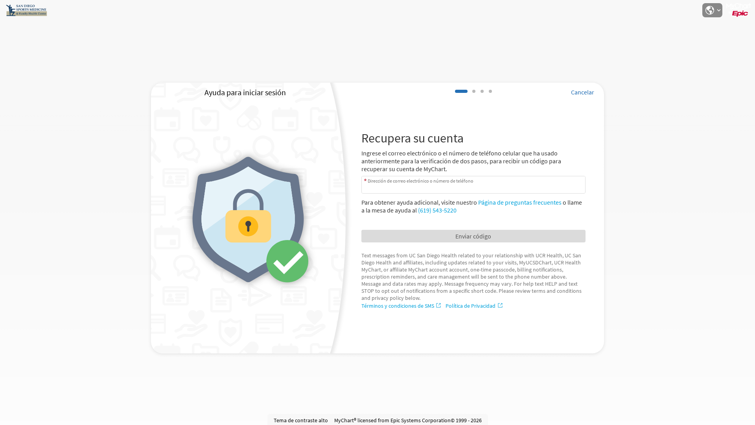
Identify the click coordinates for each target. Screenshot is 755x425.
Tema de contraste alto (301, 420)
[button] (712, 10)
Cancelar (582, 92)
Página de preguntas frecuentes (520, 202)
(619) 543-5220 (437, 210)
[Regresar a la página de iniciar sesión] (27, 10)
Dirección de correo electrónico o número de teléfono (420, 180)
